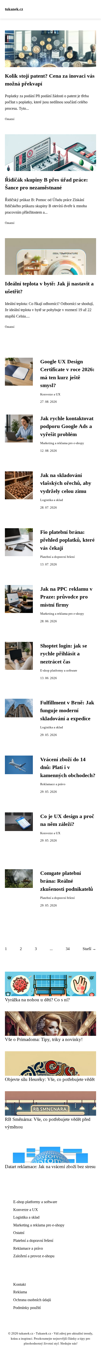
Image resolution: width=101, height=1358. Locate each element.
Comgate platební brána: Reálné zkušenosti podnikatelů (66, 881)
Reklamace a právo (52, 784)
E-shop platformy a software (58, 670)
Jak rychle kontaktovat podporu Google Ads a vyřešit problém (66, 426)
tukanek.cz (14, 9)
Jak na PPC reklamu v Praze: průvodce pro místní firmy (66, 597)
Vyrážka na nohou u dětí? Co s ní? (37, 999)
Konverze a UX (50, 394)
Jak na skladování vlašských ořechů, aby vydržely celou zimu (65, 483)
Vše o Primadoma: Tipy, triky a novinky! (44, 1039)
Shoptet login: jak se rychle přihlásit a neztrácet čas (63, 654)
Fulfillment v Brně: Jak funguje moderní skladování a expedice (67, 711)
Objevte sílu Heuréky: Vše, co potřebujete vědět (50, 1079)
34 (68, 949)
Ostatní (9, 119)
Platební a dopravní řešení (57, 557)
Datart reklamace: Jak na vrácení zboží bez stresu (50, 1166)
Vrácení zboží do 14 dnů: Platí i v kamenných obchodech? (67, 767)
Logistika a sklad (51, 500)
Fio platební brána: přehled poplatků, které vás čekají (67, 540)
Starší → (89, 949)
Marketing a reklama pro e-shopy (62, 443)
